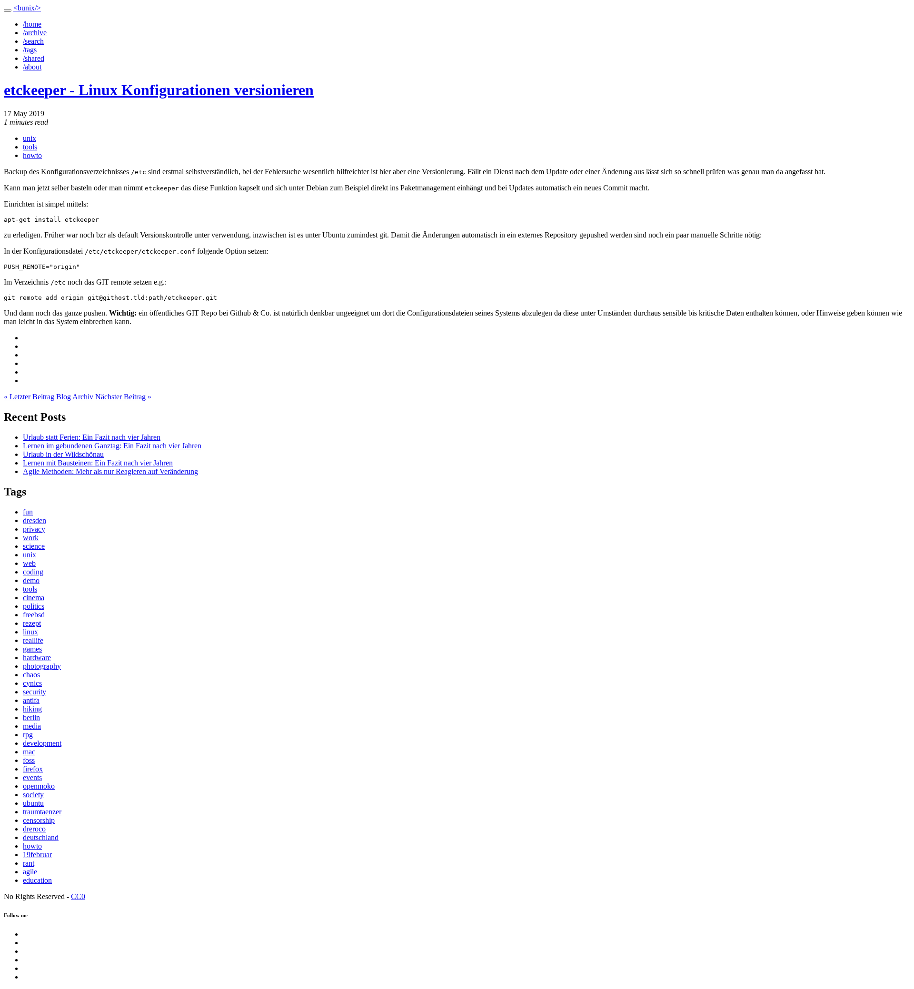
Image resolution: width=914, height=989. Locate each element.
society (33, 795)
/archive (35, 33)
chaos (31, 675)
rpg (28, 735)
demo (31, 580)
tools (30, 147)
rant (28, 863)
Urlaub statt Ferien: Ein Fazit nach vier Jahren (91, 437)
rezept (32, 623)
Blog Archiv (74, 397)
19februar (37, 855)
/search (33, 41)
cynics (32, 683)
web (29, 563)
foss (29, 760)
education (37, 880)
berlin (31, 717)
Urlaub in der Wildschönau (63, 454)
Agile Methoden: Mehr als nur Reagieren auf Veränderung (110, 471)
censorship (39, 820)
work (31, 538)
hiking (32, 709)
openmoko (39, 786)
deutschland (41, 837)
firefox (33, 769)
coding (33, 572)
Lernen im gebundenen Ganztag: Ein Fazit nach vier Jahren (112, 446)
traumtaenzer (42, 812)
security (34, 692)
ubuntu (33, 803)
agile (30, 872)
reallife (33, 640)
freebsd (34, 615)
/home (32, 24)
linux (30, 632)
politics (33, 606)
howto (32, 155)
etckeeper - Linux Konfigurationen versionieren (159, 90)
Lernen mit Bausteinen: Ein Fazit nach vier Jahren (98, 463)
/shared (33, 58)
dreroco (34, 829)
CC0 (78, 896)
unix (29, 138)
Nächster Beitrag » (123, 397)
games (32, 649)
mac (29, 752)
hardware (37, 657)
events (32, 777)
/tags (30, 50)
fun (28, 512)
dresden (34, 520)
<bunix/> (27, 8)
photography (42, 666)
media (32, 726)
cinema (33, 597)
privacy (34, 529)
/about (32, 67)
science (34, 546)
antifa (31, 700)
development (42, 743)
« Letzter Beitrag (30, 397)
